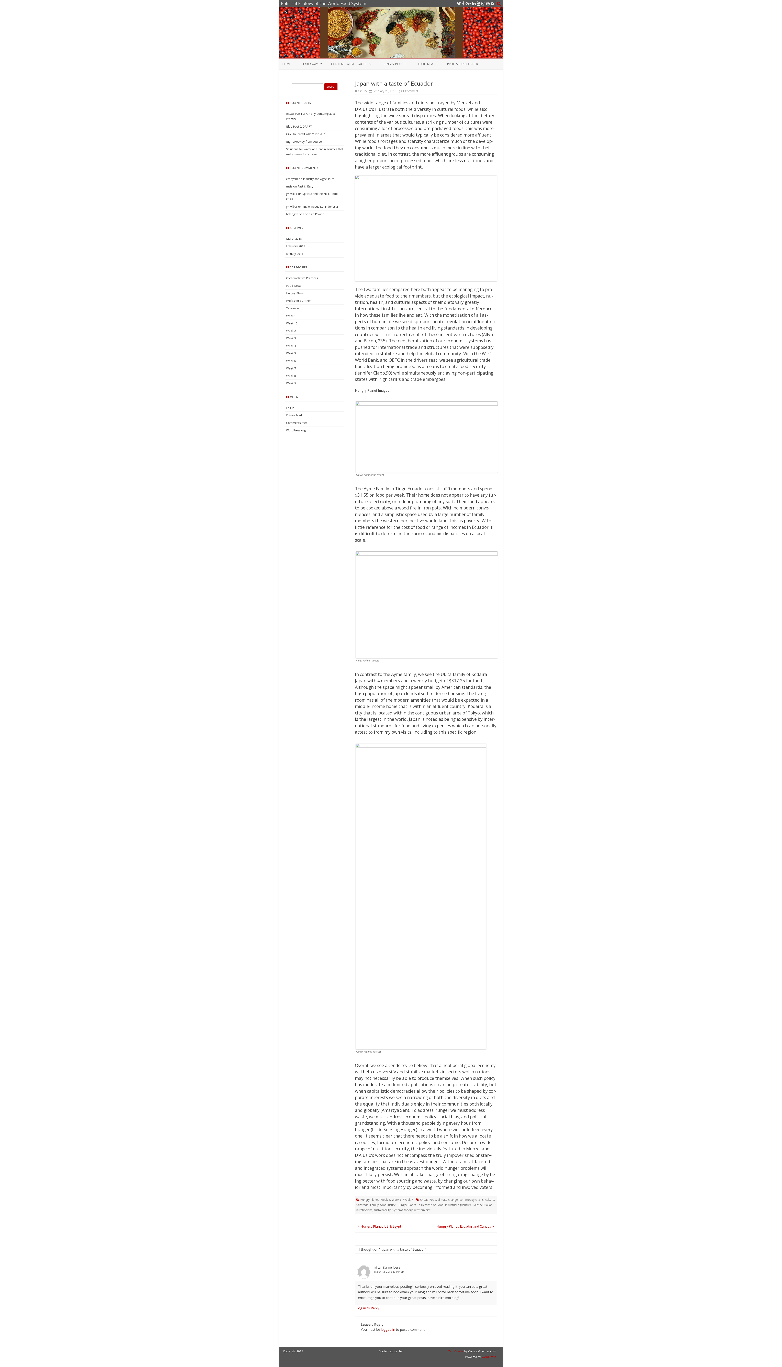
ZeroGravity (455, 1351)
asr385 (362, 91)
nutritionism (364, 1210)
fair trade (362, 1205)
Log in (290, 408)
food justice (388, 1205)
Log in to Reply (367, 1308)
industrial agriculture (458, 1205)
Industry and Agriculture (318, 179)
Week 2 (291, 331)
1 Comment (410, 91)
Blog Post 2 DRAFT (299, 126)
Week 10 (292, 323)
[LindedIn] (474, 3)
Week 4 (291, 346)
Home (286, 64)
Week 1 (291, 316)
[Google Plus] (468, 3)
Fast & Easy (305, 186)
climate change (448, 1200)
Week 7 (408, 1200)
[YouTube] (478, 3)
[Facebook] (463, 3)
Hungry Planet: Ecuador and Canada (464, 1226)
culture (489, 1200)
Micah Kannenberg (387, 1267)
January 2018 (294, 254)
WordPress (488, 1357)
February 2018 (295, 246)
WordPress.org (296, 430)
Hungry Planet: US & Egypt (380, 1226)
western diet (422, 1210)
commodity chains (471, 1200)
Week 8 (291, 376)
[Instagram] (483, 3)
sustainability (382, 1210)
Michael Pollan (482, 1205)
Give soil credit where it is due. (306, 134)
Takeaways (311, 64)
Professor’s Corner (462, 64)
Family (374, 1205)
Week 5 (385, 1200)
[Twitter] (459, 3)
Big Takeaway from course (304, 141)
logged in (388, 1329)
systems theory (402, 1210)
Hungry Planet (394, 64)
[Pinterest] (488, 3)
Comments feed (297, 423)
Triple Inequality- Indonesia (320, 206)
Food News (426, 64)
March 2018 (294, 238)
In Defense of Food (431, 1205)
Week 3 (291, 338)
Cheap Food (428, 1200)
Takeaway (293, 308)
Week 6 (397, 1200)
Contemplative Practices (351, 64)
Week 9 (291, 383)
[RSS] (492, 3)
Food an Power (313, 214)
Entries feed (294, 415)
